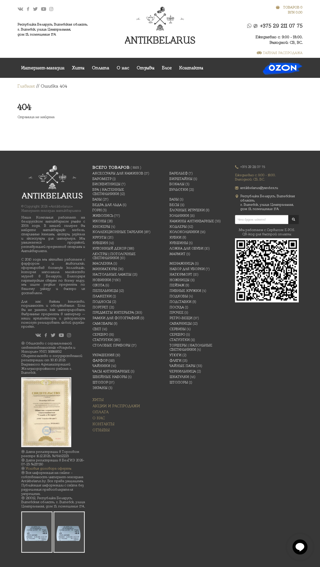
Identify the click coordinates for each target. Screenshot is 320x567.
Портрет (100, 307)
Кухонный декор (109, 248)
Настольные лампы (112, 274)
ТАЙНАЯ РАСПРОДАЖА (282, 53)
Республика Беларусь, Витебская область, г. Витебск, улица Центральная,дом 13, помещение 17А (53, 29)
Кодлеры (178, 227)
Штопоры (179, 382)
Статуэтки (102, 340)
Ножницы (180, 280)
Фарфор (100, 360)
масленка (102, 263)
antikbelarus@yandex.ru (259, 188)
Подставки (181, 302)
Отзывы (145, 67)
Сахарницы (181, 323)
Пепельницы (105, 291)
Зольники (179, 216)
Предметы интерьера (113, 312)
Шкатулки (179, 377)
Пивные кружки (185, 291)
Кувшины (179, 243)
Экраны (100, 388)
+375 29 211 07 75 (281, 25)
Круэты (99, 237)
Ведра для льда (107, 205)
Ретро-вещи (181, 318)
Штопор (100, 382)
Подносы (101, 302)
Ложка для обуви (187, 248)
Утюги (176, 355)
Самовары (102, 323)
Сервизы (178, 329)
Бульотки (179, 189)
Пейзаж (177, 285)
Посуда (177, 307)
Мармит (178, 254)
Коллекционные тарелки (117, 232)
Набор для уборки (187, 269)
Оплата (100, 67)
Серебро (100, 334)
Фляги (176, 360)
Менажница (182, 263)
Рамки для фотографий (116, 318)
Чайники (101, 366)
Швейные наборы (109, 377)
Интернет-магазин (42, 67)
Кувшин (100, 243)
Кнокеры (101, 227)
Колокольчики (184, 232)
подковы (179, 296)
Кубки (176, 237)
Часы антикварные (111, 371)
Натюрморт (181, 274)
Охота (98, 285)
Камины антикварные (192, 221)
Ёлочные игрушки (187, 210)
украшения (103, 355)
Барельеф (179, 173)
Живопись (102, 216)
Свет (96, 329)
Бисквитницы (106, 184)
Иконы (99, 221)
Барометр (102, 179)
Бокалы (177, 184)
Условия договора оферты (48, 468)
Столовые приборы (111, 345)
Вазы (97, 199)
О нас (123, 67)
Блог (167, 67)
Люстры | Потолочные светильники (114, 256)
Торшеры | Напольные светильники (191, 347)
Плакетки (102, 296)
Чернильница (183, 371)
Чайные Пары (183, 366)
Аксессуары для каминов (117, 173)
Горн (97, 210)
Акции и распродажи (116, 406)
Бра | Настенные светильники (108, 191)
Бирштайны (181, 179)
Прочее (177, 312)
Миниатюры (104, 269)
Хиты (78, 67)
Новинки (101, 280)
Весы (174, 205)
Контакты (191, 67)
